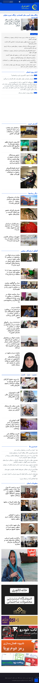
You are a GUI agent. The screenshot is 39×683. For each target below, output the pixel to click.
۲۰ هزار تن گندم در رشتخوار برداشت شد (25, 450)
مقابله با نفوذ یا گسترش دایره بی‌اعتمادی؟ (24, 75)
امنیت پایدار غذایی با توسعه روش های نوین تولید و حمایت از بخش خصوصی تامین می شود (20, 65)
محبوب (34, 375)
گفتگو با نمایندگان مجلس (29, 251)
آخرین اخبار (34, 34)
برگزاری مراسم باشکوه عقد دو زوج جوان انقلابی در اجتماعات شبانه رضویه (19, 61)
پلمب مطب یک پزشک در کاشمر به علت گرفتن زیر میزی (12, 408)
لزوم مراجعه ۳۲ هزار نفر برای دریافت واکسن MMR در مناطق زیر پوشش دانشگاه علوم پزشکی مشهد (11, 491)
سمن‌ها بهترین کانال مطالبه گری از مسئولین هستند (22, 453)
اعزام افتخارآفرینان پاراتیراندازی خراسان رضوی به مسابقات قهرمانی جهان (19, 51)
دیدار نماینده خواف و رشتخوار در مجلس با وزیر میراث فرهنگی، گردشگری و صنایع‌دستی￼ (12, 298)
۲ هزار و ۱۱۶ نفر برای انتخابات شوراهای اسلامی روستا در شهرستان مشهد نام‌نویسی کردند (20, 456)
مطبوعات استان (32, 483)
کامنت (23, 375)
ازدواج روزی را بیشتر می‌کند (28, 93)
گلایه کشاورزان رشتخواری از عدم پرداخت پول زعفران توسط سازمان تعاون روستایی (12, 424)
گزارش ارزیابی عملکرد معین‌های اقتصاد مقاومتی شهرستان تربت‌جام (20, 470)
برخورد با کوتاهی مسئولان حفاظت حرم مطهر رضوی (12, 517)
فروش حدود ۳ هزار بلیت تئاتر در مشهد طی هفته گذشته (21, 55)
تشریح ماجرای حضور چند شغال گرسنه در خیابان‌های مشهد (12, 212)
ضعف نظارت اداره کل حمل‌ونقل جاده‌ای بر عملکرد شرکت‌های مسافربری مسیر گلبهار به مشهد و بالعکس (19, 461)
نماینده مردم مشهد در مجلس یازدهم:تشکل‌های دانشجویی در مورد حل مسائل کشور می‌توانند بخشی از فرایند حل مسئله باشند (12, 359)
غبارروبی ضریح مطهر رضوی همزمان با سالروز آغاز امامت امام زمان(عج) (20, 42)
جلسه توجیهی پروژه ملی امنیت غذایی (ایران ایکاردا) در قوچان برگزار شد (19, 465)
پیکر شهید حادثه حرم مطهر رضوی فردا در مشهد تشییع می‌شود (13, 527)
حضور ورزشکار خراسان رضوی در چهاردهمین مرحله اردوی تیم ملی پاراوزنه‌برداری (20, 47)
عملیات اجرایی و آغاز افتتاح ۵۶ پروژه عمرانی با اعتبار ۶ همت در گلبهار (19, 475)
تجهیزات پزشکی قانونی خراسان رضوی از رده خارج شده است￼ (11, 239)
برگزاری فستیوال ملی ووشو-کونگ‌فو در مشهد (23, 57)
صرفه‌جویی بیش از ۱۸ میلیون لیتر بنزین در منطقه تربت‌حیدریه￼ (12, 272)
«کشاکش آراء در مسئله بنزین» (28, 478)
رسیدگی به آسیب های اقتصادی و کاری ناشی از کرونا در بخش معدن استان (12, 22)
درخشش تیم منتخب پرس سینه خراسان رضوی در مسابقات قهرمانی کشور (20, 38)
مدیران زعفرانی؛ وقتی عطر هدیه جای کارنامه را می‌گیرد (20, 78)
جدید (28, 375)
